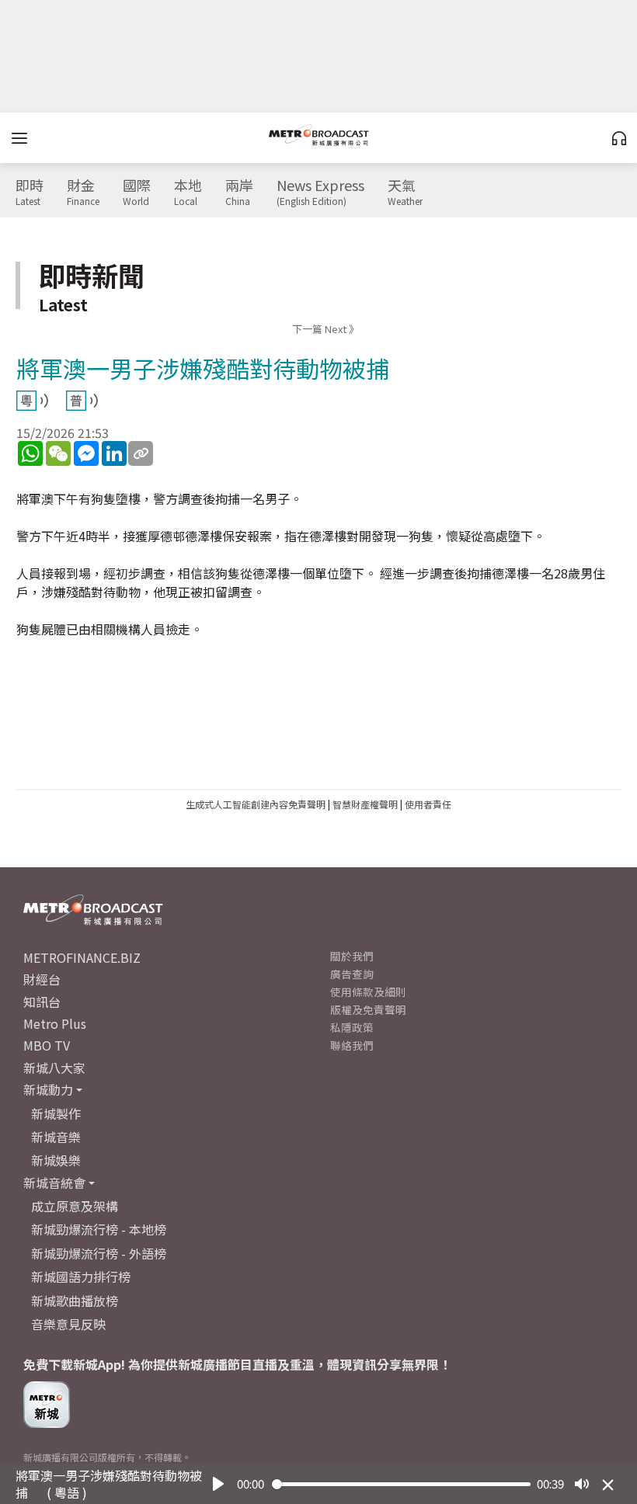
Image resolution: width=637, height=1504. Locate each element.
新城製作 (56, 1113)
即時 (30, 192)
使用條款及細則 (368, 991)
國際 (137, 192)
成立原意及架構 (74, 1206)
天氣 (405, 192)
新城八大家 (54, 1067)
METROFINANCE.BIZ (82, 957)
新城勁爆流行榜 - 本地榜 (98, 1229)
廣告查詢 (352, 973)
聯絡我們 (352, 1045)
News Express (320, 192)
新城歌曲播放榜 (74, 1300)
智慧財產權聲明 (365, 804)
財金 (83, 192)
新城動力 (48, 1089)
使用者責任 (428, 804)
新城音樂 (56, 1136)
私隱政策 (352, 1027)
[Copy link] (140, 453)
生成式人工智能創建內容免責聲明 (255, 804)
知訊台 (42, 1001)
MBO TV (46, 1045)
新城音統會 (54, 1182)
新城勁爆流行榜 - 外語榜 (98, 1253)
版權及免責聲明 (368, 1009)
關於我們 (352, 956)
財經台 (42, 979)
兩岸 (239, 192)
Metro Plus (54, 1023)
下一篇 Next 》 (325, 328)
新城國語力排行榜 (81, 1276)
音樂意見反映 (68, 1324)
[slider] (401, 1484)
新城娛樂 (56, 1160)
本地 (188, 192)
